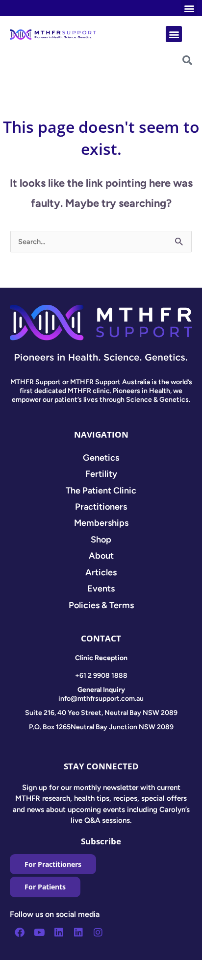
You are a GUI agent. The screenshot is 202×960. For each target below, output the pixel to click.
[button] (189, 8)
